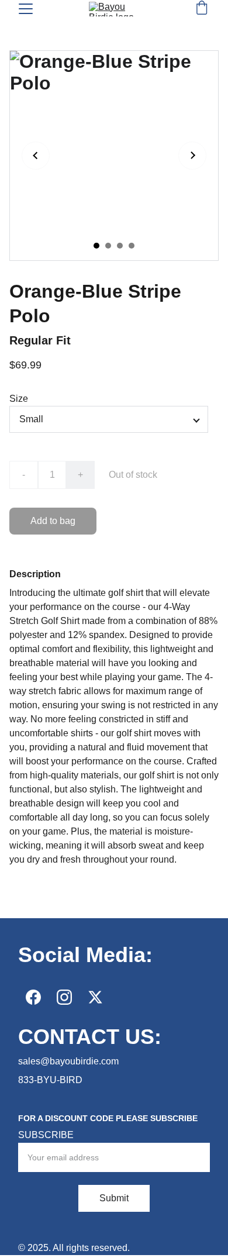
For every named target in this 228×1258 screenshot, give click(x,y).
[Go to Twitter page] (95, 997)
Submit (114, 1198)
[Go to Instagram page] (64, 997)
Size (18, 399)
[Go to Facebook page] (33, 997)
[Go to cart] (201, 9)
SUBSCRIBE (46, 1135)
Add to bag (52, 521)
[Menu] (26, 9)
